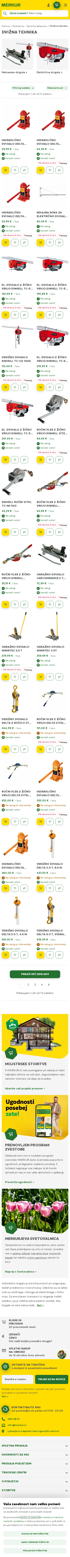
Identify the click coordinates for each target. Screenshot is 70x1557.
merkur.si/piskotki (30, 1517)
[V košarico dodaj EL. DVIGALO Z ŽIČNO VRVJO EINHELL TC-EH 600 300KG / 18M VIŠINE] (40, 387)
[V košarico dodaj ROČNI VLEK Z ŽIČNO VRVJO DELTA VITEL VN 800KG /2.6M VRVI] (40, 749)
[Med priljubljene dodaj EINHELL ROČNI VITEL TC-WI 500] (15, 532)
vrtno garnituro (37, 1257)
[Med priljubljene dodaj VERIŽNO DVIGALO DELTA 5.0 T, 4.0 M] (15, 954)
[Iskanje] (5, 13)
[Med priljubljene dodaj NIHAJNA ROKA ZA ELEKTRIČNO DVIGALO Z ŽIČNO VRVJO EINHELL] (50, 242)
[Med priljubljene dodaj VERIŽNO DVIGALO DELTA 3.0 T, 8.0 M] (50, 888)
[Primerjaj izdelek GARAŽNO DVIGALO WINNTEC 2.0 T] (24, 676)
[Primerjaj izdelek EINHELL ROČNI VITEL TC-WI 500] (24, 532)
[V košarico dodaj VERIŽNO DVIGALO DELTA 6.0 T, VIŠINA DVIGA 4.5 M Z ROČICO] (40, 954)
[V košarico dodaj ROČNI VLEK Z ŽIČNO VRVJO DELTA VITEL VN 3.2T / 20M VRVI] (5, 821)
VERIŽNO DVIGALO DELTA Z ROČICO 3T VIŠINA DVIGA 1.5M (15, 723)
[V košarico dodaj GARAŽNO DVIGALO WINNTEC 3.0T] (40, 676)
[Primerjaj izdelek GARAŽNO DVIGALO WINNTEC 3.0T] (59, 676)
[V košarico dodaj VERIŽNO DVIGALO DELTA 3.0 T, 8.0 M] (40, 888)
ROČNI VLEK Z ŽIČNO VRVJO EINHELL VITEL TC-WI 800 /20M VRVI (52, 434)
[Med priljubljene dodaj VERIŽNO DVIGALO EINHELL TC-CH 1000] (15, 387)
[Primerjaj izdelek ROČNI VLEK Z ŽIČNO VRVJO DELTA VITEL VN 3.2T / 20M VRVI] (24, 821)
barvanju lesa (39, 1253)
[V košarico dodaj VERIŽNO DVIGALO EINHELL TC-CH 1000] (5, 387)
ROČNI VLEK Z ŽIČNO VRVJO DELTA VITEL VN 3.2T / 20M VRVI (16, 795)
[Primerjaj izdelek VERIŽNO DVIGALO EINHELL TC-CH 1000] (24, 387)
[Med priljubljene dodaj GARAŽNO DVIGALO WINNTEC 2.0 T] (15, 676)
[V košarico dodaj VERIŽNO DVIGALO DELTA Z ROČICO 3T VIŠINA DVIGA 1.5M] (5, 749)
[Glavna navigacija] (65, 5)
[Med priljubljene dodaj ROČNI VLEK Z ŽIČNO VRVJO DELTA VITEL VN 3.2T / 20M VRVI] (15, 821)
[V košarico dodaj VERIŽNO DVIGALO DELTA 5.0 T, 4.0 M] (5, 954)
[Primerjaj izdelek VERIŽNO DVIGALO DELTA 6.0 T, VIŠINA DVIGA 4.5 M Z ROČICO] (59, 954)
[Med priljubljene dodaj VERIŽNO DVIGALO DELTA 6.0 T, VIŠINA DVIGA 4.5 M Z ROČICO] (50, 954)
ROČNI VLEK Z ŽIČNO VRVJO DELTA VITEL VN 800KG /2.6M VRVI (52, 723)
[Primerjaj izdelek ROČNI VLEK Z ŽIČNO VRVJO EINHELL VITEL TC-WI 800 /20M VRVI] (59, 459)
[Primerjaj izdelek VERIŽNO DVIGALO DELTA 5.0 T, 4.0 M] (24, 954)
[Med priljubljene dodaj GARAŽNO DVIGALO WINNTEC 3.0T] (50, 676)
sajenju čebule (21, 1253)
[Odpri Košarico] (56, 5)
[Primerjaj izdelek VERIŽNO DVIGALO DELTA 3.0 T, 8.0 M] (59, 888)
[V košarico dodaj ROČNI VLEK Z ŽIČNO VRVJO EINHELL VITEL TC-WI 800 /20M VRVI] (40, 459)
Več (39, 1305)
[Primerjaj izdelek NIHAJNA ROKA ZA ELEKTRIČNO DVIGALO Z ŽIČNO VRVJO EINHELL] (59, 242)
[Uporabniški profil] (48, 5)
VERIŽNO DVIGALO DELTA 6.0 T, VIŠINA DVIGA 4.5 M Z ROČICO (52, 934)
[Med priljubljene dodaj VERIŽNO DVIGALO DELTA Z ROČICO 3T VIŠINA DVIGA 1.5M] (15, 749)
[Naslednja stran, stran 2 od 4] (49, 985)
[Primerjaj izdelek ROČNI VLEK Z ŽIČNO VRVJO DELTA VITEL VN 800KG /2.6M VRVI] (59, 749)
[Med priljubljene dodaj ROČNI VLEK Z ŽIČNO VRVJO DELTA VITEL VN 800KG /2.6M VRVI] (50, 749)
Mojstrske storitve (26, 1064)
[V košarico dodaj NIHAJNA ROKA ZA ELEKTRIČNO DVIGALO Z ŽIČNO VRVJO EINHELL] (40, 242)
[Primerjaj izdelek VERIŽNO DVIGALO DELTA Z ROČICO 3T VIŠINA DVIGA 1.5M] (24, 749)
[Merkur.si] (11, 5)
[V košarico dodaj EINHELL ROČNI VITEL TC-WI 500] (5, 532)
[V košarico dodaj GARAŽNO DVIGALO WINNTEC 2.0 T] (5, 676)
